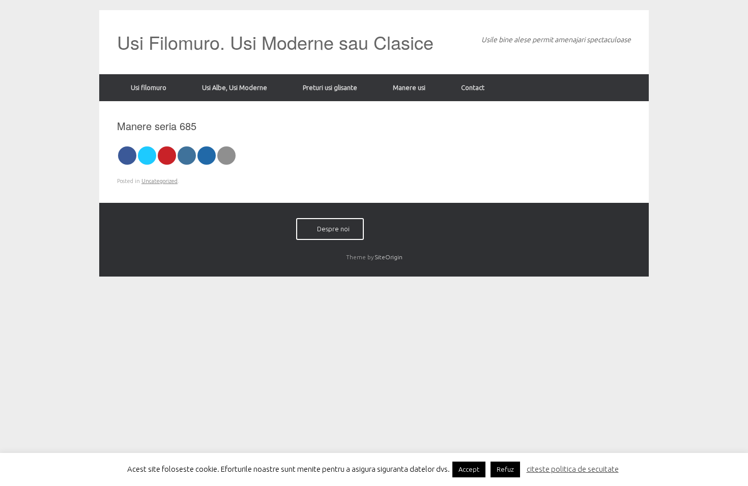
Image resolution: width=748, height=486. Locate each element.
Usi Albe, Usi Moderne (234, 87)
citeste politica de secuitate (573, 469)
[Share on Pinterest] (167, 155)
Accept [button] (468, 469)
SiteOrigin (388, 257)
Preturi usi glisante (330, 87)
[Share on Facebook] (127, 155)
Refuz (505, 469)
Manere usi (409, 87)
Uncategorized (159, 181)
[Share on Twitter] (147, 155)
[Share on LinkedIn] (187, 155)
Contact (472, 87)
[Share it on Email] (226, 155)
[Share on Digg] (206, 155)
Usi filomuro (148, 87)
